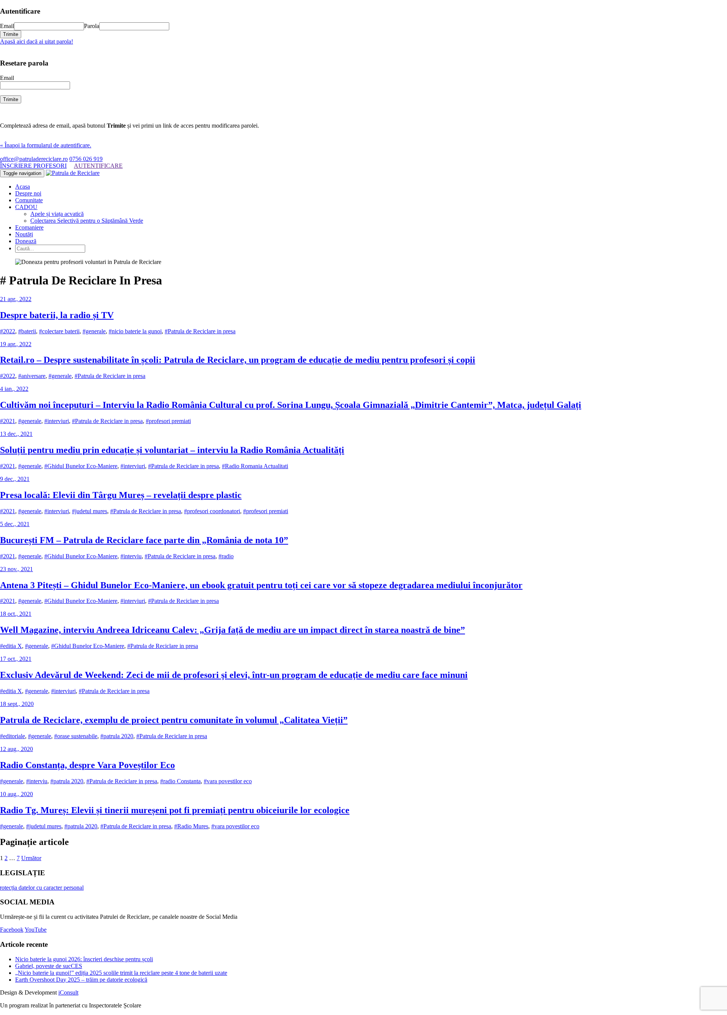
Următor (31, 858)
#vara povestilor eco (228, 781)
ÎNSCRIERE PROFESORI (33, 165)
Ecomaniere (29, 227)
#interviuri (56, 421)
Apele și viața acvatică (57, 214)
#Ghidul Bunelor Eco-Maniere (80, 466)
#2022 (7, 331)
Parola (91, 26)
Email (7, 26)
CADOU (26, 207)
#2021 (7, 421)
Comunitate (29, 200)
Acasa (22, 186)
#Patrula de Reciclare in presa (200, 331)
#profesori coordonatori (212, 511)
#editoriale (12, 736)
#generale (94, 331)
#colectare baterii (59, 331)
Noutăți (24, 234)
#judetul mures (89, 511)
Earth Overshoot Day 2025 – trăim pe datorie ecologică (81, 979)
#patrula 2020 (116, 736)
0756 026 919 (86, 159)
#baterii (27, 331)
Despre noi (28, 193)
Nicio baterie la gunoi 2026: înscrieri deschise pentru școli (84, 959)
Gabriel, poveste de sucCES (48, 966)
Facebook (11, 929)
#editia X (11, 646)
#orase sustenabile (75, 736)
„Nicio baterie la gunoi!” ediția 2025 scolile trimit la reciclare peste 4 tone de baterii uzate (121, 973)
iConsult (68, 992)
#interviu (131, 556)
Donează (25, 241)
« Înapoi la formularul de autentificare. (45, 145)
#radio (226, 556)
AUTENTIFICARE (98, 165)
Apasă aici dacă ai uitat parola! (36, 41)
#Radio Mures (191, 826)
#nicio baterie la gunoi (135, 331)
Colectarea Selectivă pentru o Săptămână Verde (86, 220)
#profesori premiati (168, 421)
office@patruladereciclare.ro (34, 159)
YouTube (36, 929)
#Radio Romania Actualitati (255, 466)
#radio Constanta (180, 781)
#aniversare (31, 376)
